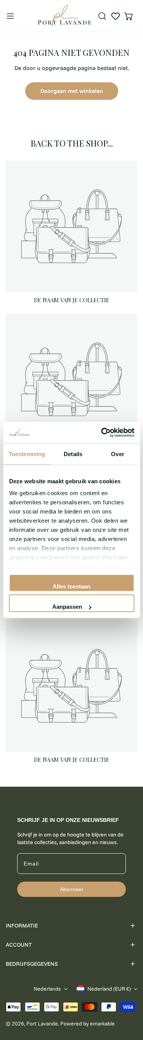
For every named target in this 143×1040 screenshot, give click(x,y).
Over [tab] (117, 453)
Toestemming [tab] (27, 453)
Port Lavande (42, 1023)
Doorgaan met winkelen (71, 91)
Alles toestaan (71, 586)
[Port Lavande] (64, 16)
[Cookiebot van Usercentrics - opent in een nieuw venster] (101, 433)
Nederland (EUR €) (109, 988)
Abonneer (72, 889)
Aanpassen (67, 606)
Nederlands (47, 988)
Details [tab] (73, 453)
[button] (129, 16)
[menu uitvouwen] (10, 15)
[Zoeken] (102, 16)
